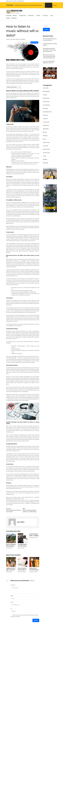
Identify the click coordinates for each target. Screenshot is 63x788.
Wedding (8, 18)
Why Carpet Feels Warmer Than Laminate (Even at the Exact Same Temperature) (44, 5)
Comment (13, 585)
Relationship (46, 128)
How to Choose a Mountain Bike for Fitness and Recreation (11, 547)
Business (15, 15)
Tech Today (45, 15)
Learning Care (46, 122)
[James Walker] (12, 522)
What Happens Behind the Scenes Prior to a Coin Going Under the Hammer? (49, 50)
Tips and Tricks (46, 149)
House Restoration (47, 111)
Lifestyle (38, 15)
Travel (51, 15)
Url (11, 608)
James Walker (22, 39)
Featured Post (46, 101)
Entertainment (22, 15)
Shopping (45, 135)
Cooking (45, 94)
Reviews (45, 132)
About (11, 1)
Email (12, 602)
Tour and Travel (46, 152)
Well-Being (13, 18)
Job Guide (45, 118)
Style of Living (46, 142)
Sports (44, 139)
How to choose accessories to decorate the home (22, 570)
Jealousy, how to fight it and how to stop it (11, 569)
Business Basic (46, 91)
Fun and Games (46, 105)
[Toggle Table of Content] (18, 87)
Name (12, 595)
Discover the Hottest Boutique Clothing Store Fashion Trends (34, 570)
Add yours (32, 580)
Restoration (31, 15)
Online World (46, 125)
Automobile (8, 15)
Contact (15, 1)
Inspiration (45, 115)
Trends (44, 156)
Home (7, 1)
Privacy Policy (20, 1)
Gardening (45, 108)
